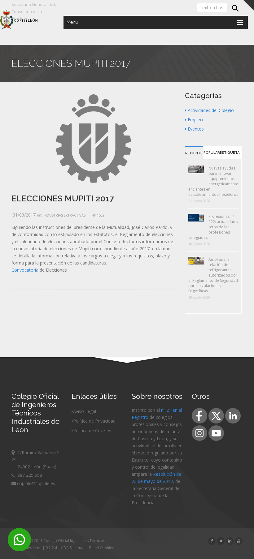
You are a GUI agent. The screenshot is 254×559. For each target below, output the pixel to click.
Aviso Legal (84, 411)
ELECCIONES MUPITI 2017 (62, 198)
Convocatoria (24, 270)
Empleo (195, 120)
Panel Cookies (101, 547)
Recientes (194, 153)
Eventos (196, 129)
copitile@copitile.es (35, 483)
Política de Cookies (92, 430)
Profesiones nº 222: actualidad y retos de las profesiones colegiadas (213, 227)
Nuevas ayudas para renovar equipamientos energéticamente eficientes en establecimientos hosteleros (213, 181)
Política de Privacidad (94, 421)
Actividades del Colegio (211, 110)
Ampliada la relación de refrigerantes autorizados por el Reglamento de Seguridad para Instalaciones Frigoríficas (213, 275)
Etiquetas (231, 153)
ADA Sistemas (73, 547)
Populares (212, 153)
